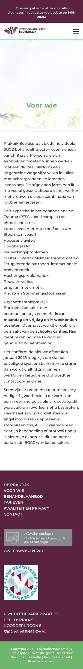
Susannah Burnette (26, 657)
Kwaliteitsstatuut (57, 657)
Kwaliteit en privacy (26, 508)
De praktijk (16, 485)
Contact (13, 514)
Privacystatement (41, 661)
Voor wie (14, 490)
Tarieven (13, 502)
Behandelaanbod (23, 496)
